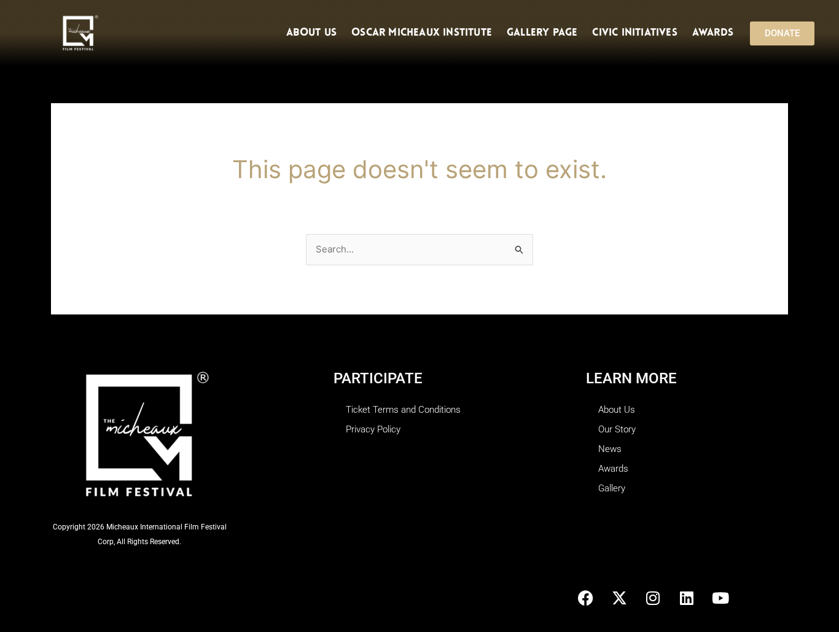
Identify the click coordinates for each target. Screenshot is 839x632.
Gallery (611, 488)
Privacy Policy (373, 429)
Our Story (617, 429)
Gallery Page (542, 33)
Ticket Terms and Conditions (403, 409)
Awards (712, 33)
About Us (311, 33)
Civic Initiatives (634, 33)
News (610, 448)
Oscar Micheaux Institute (421, 33)
